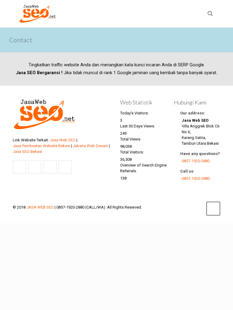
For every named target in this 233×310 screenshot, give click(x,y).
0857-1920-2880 (196, 161)
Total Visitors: (132, 152)
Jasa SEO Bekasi (27, 151)
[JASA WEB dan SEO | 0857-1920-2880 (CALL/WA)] (38, 13)
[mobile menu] (189, 13)
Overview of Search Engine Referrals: (143, 168)
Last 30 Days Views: (138, 126)
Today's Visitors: (135, 113)
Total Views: (131, 139)
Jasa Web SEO (63, 140)
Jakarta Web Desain (90, 145)
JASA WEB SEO (40, 207)
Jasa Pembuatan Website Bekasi (41, 145)
